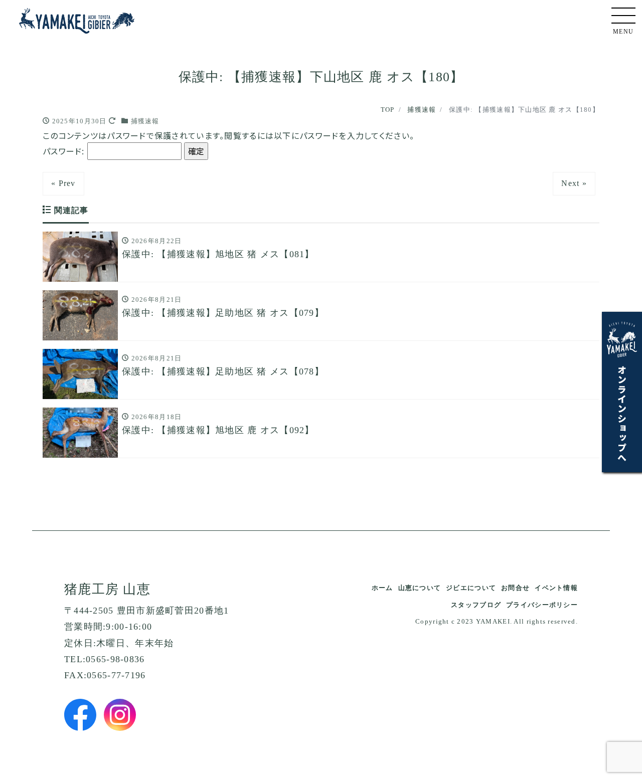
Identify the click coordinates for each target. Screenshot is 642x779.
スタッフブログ (476, 605)
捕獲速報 (145, 121)
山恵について (419, 588)
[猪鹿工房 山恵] (76, 18)
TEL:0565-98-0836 (104, 659)
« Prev (63, 183)
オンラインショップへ (621, 413)
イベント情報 (556, 588)
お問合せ (515, 588)
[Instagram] (120, 715)
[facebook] (80, 715)
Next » (574, 183)
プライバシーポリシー (542, 605)
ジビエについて (471, 588)
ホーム (382, 588)
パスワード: (65, 151)
